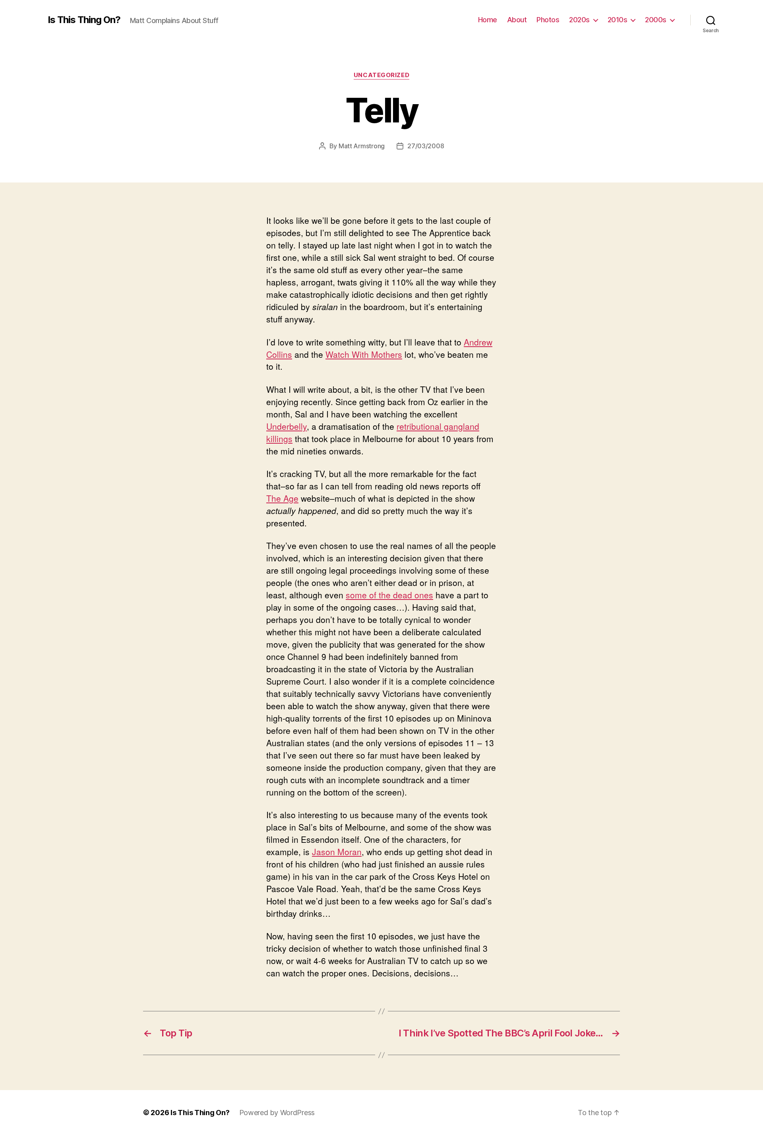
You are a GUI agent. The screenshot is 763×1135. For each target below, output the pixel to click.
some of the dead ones (389, 595)
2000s (655, 20)
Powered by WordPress (277, 1112)
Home (487, 20)
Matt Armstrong (362, 146)
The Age (282, 498)
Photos (547, 20)
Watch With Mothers (363, 354)
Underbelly (286, 426)
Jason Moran (337, 852)
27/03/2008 (425, 146)
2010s (617, 20)
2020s (579, 20)
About (517, 20)
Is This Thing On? (84, 20)
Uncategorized (381, 75)
